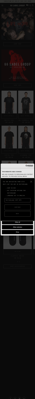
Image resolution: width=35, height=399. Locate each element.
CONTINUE (17, 207)
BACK (17, 213)
